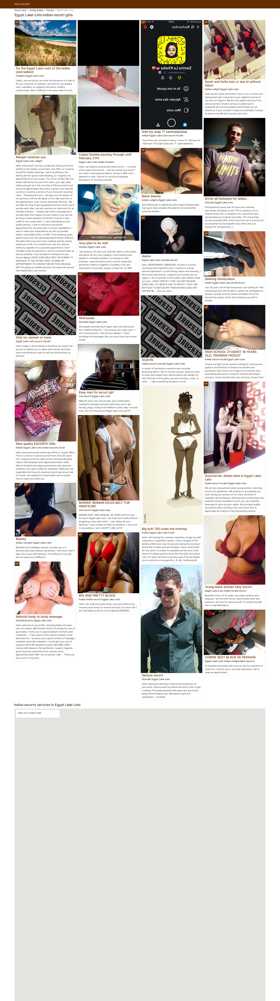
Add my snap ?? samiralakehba (164, 132)
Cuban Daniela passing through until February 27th (105, 156)
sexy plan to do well (93, 243)
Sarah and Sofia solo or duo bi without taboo (233, 83)
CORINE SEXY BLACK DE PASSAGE (230, 657)
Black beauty (151, 196)
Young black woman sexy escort (228, 587)
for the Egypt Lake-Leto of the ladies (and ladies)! (43, 70)
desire (146, 256)
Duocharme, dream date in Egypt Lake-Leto (233, 477)
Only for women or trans (33, 337)
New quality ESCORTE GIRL (36, 444)
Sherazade (86, 318)
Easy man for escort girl (96, 392)
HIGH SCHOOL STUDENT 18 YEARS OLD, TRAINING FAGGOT (231, 353)
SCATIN (147, 360)
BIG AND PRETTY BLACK (97, 595)
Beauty (21, 539)
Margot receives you (31, 157)
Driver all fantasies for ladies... (227, 198)
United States (36, 10)
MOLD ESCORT (22, 4)
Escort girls (20, 10)
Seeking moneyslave (220, 279)
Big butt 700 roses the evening (164, 529)
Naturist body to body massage (39, 616)
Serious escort (152, 675)
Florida (50, 10)
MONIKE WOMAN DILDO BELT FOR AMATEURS (104, 504)
